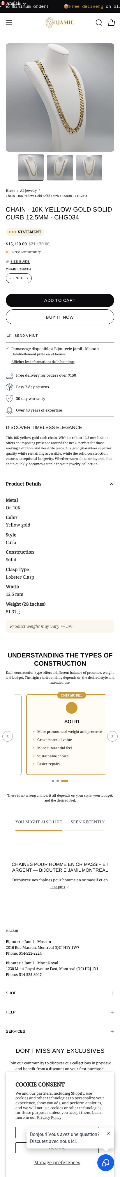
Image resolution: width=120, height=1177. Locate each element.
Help (11, 1012)
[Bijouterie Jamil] (60, 23)
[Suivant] (112, 736)
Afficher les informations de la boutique (43, 361)
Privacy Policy (49, 1117)
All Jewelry (28, 190)
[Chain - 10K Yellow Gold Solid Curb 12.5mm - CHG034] (31, 168)
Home (10, 190)
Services (15, 1031)
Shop (11, 993)
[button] (98, 23)
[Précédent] (7, 736)
